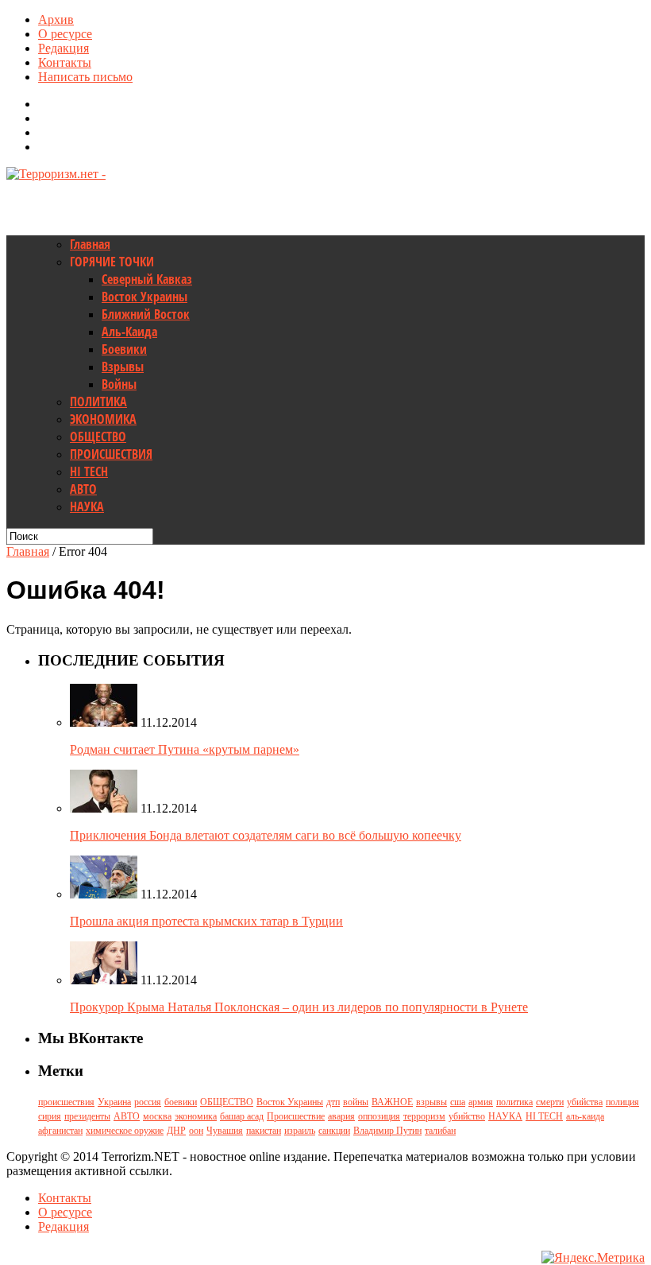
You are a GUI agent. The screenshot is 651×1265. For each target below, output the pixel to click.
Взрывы (123, 366)
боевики (180, 1102)
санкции (334, 1130)
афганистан (60, 1130)
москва (157, 1116)
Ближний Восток (146, 314)
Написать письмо (85, 76)
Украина (114, 1102)
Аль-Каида (129, 331)
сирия (49, 1116)
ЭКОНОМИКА (103, 419)
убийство (467, 1116)
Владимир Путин (387, 1130)
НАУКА (87, 506)
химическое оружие (125, 1130)
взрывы (431, 1102)
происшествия (66, 1102)
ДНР (176, 1130)
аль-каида (585, 1116)
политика (514, 1102)
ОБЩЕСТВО (98, 436)
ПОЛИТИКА (98, 401)
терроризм (424, 1116)
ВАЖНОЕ (392, 1102)
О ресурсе (65, 34)
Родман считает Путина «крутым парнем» (184, 749)
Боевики (124, 349)
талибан (440, 1130)
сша (457, 1102)
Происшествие (296, 1116)
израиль (299, 1130)
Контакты (64, 62)
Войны (119, 384)
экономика (196, 1116)
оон (196, 1130)
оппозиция (379, 1116)
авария (341, 1116)
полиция (622, 1102)
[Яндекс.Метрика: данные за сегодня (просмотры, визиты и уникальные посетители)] (593, 1258)
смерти (550, 1102)
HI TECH (89, 471)
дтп (333, 1102)
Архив (56, 19)
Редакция (63, 48)
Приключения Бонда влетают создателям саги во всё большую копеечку (265, 835)
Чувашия (224, 1130)
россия (147, 1102)
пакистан (263, 1130)
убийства (585, 1102)
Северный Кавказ (147, 279)
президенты (87, 1116)
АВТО (83, 489)
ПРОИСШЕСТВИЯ (111, 454)
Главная (90, 244)
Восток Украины (144, 296)
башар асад (242, 1116)
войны (355, 1102)
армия (480, 1102)
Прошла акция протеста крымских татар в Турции (206, 921)
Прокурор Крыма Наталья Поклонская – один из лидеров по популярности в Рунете (299, 1007)
